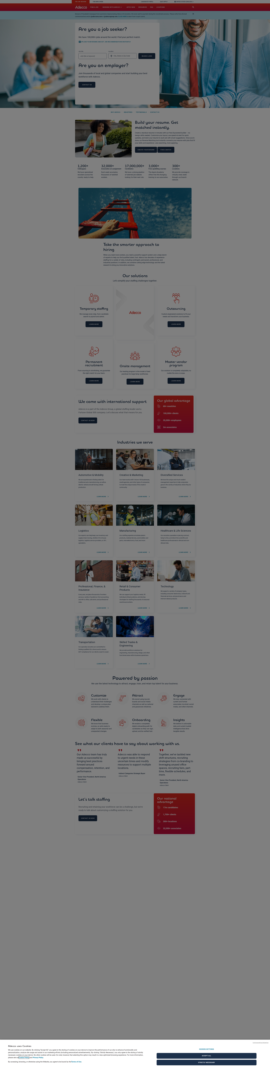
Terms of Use (76, 1062)
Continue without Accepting (260, 1042)
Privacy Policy (38, 1058)
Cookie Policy (24, 1058)
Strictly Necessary (206, 1062)
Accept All (206, 1056)
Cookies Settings (206, 1049)
